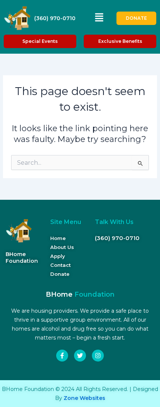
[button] (99, 18)
